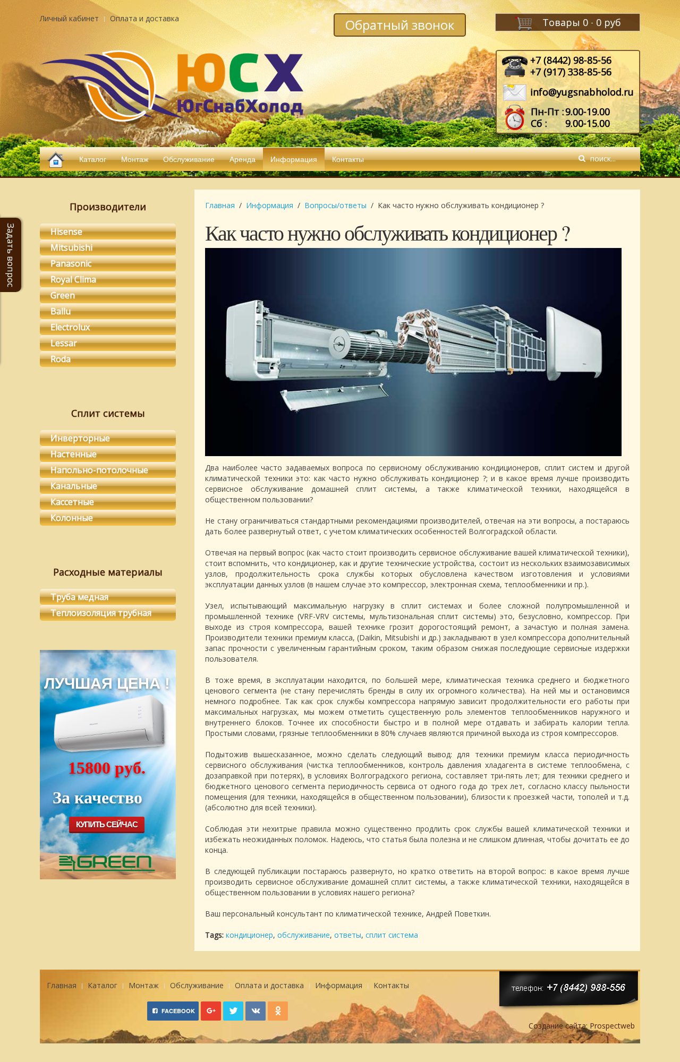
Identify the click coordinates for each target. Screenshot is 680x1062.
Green (62, 295)
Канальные (73, 486)
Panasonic (70, 263)
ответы (347, 935)
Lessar (63, 343)
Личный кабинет (69, 18)
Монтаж (134, 158)
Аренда (243, 158)
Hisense (66, 231)
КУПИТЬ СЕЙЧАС (107, 824)
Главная (220, 205)
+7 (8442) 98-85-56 (570, 60)
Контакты (348, 158)
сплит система (392, 935)
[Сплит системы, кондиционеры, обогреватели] (56, 159)
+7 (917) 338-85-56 (570, 71)
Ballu (60, 311)
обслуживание (303, 935)
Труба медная (79, 597)
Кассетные (72, 502)
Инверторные (80, 438)
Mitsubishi (71, 247)
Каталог (92, 158)
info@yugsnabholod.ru (582, 91)
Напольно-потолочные (99, 470)
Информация (293, 158)
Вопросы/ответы (335, 205)
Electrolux (70, 327)
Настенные (73, 454)
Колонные (71, 518)
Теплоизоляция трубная (100, 613)
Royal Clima (73, 279)
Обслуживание (189, 158)
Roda (60, 359)
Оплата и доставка (144, 18)
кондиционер (249, 935)
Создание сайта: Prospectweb (582, 1026)
